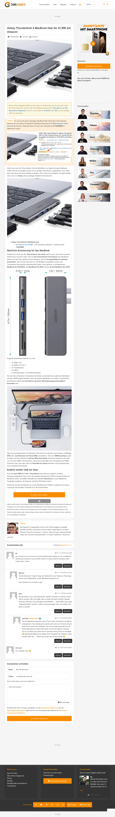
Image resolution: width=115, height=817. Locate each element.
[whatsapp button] (57, 804)
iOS (55, 110)
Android (47, 110)
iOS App (73, 805)
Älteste (69, 545)
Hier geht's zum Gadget (39, 495)
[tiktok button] (52, 804)
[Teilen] (39, 501)
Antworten (67, 566)
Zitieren (58, 566)
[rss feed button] (63, 804)
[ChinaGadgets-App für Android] (42, 618)
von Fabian (34, 37)
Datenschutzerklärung (49, 708)
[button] (88, 795)
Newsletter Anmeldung (94, 66)
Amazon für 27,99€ (26, 245)
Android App (85, 805)
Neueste (63, 545)
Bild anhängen (64, 702)
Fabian (22, 523)
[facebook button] (36, 804)
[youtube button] (41, 804)
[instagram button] (47, 804)
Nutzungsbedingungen (16, 710)
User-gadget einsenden (58, 781)
